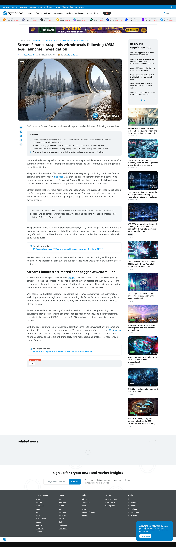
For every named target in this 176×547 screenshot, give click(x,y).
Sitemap (39, 532)
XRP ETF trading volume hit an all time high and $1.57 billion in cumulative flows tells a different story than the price (142, 227)
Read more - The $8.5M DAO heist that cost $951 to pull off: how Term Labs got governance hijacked (143, 250)
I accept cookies (145, 536)
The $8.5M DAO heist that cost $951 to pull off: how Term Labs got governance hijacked (141, 264)
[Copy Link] (21, 144)
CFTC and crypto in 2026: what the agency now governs (142, 54)
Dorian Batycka (73, 55)
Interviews (39, 528)
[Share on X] (21, 131)
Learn (96, 13)
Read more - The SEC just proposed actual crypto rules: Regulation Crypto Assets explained (143, 282)
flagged (71, 277)
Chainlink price (132, 19)
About (40, 7)
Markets (69, 13)
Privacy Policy (110, 502)
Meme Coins (23, 7)
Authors (85, 515)
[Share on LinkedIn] (21, 136)
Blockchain (63, 515)
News (30, 13)
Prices (89, 13)
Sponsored (63, 528)
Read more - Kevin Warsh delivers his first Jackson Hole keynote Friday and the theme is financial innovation (143, 117)
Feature (39, 13)
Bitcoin (61, 499)
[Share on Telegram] (21, 140)
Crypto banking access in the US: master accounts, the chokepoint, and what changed (143, 61)
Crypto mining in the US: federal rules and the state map (143, 93)
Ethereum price (29, 19)
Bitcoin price (11, 19)
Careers (84, 509)
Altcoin (61, 519)
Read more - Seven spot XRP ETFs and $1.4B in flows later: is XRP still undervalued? (143, 345)
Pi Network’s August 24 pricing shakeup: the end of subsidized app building (141, 327)
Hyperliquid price (96, 19)
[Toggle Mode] (172, 7)
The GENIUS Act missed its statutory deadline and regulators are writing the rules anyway (143, 162)
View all (143, 100)
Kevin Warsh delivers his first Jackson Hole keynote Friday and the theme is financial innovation (142, 130)
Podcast (39, 525)
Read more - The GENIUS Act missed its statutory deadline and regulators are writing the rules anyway (143, 148)
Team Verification (88, 512)
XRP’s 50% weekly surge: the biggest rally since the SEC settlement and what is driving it (142, 421)
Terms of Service (111, 499)
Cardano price (114, 19)
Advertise (57, 7)
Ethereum (62, 502)
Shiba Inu (62, 512)
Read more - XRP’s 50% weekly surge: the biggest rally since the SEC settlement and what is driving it (143, 407)
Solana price (80, 19)
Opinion (47, 13)
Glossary (82, 7)
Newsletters (48, 7)
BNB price (63, 19)
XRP (130, 234)
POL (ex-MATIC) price (149, 19)
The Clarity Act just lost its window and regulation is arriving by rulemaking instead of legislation (143, 194)
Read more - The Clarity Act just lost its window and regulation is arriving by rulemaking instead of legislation (143, 180)
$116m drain (115, 330)
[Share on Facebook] (21, 127)
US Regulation (58, 13)
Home (23, 40)
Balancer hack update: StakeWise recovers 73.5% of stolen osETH (62, 351)
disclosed (58, 176)
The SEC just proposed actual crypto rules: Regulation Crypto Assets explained (142, 295)
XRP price (46, 19)
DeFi (32, 364)
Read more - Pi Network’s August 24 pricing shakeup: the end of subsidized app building (143, 314)
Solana (61, 506)
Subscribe (75, 482)
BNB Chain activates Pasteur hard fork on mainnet (143, 390)
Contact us (32, 7)
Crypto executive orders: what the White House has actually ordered (142, 77)
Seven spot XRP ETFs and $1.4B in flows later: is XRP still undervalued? (142, 359)
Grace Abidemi (29, 55)
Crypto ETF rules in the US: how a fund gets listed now (142, 69)
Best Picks (73, 7)
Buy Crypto (6, 7)
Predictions (79, 13)
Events (14, 7)
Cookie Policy (110, 506)
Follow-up (65, 7)
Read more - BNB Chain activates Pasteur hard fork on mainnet (143, 377)
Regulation (63, 525)
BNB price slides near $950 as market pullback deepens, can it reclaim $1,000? (68, 249)
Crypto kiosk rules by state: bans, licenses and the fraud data (141, 85)
